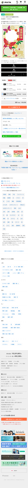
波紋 (8, 222)
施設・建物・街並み (15, 327)
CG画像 (12, 344)
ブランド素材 (22, 363)
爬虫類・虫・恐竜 (6, 297)
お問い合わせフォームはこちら (13, 419)
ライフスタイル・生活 (7, 269)
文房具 (19, 314)
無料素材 (16, 363)
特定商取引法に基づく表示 (6, 406)
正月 (18, 211)
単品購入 (4, 80)
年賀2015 (22, 204)
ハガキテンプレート (13, 204)
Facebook (5, 475)
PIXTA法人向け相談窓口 (18, 386)
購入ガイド (3, 377)
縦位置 (9, 198)
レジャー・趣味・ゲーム (18, 273)
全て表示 (24, 23)
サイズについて (14, 381)
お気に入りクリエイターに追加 (12, 136)
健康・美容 (18, 269)
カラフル (13, 218)
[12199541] (8, 251)
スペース (17, 222)
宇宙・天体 (4, 324)
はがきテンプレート (7, 208)
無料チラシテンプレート (6, 386)
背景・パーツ (4, 183)
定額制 (12, 80)
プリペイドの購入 (14, 379)
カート (20, 3)
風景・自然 (10, 317)
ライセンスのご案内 (5, 381)
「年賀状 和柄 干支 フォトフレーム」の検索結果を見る (14, 168)
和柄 (9, 194)
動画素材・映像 (4, 363)
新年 (13, 225)
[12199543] (18, 251)
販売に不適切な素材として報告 (10, 132)
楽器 (19, 310)
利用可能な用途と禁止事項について (11, 185)
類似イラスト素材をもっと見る (13, 161)
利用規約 (3, 400)
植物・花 (16, 297)
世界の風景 (17, 324)
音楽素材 (11, 363)
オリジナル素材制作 (5, 368)
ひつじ (8, 181)
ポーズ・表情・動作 (18, 266)
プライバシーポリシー (11, 400)
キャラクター (13, 215)
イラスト (18, 198)
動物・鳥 (3, 181)
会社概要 (16, 409)
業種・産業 (4, 286)
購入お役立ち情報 (11, 377)
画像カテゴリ (4, 361)
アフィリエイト (19, 393)
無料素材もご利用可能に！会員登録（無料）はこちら (14, 8)
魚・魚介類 (12, 294)
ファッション (5, 314)
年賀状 (4, 194)
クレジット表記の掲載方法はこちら (10, 187)
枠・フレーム (17, 183)
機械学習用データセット (12, 365)
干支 (14, 194)
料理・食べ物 (15, 307)
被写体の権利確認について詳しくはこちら (13, 118)
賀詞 (15, 208)
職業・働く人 (16, 283)
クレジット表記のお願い (6, 411)
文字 (21, 218)
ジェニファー (18, 113)
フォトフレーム (20, 194)
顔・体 (9, 266)
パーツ (10, 183)
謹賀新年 (18, 225)
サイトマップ (22, 409)
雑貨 (3, 317)
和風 (4, 198)
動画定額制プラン (5, 379)
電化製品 (13, 310)
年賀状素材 (18, 201)
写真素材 (10, 361)
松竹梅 (13, 211)
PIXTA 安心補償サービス (6, 383)
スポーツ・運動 (5, 273)
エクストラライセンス (11, 98)
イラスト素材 (16, 361)
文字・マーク (15, 341)
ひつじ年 (5, 204)
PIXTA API (15, 383)
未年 (4, 211)
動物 (4, 218)
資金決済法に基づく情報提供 (7, 409)
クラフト (20, 344)
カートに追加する (13, 107)
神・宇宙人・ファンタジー (8, 300)
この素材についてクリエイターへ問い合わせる (14, 128)
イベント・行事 (5, 276)
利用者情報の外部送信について (7, 404)
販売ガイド (3, 393)
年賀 (23, 225)
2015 (19, 208)
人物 (3, 266)
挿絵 (13, 201)
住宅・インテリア (6, 330)
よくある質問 (21, 379)
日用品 (13, 314)
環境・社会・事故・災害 (8, 333)
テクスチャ (4, 344)
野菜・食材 (4, 310)
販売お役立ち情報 (11, 393)
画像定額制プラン (20, 377)
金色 (4, 222)
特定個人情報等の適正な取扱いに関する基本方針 (11, 402)
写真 (4, 229)
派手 (8, 211)
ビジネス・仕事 (5, 283)
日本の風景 (4, 327)
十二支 (8, 201)
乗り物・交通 (5, 307)
